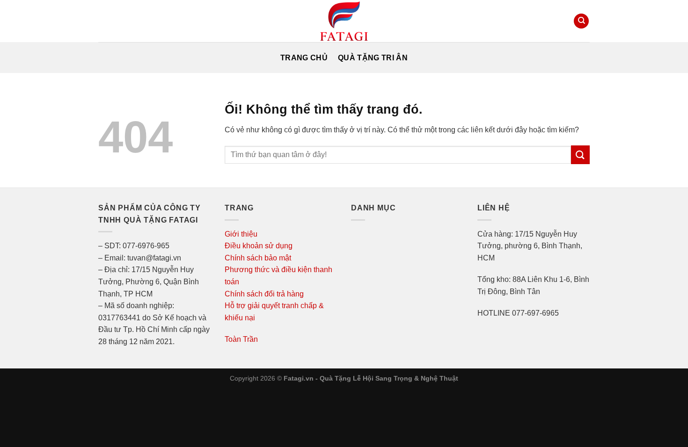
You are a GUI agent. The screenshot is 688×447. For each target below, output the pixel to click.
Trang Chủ (304, 58)
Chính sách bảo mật (258, 258)
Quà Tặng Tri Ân (373, 58)
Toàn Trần (241, 339)
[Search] (581, 21)
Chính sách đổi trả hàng (264, 294)
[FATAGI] (344, 21)
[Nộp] (580, 154)
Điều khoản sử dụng (259, 246)
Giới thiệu (241, 234)
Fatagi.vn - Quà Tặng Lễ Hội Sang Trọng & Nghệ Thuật (371, 378)
